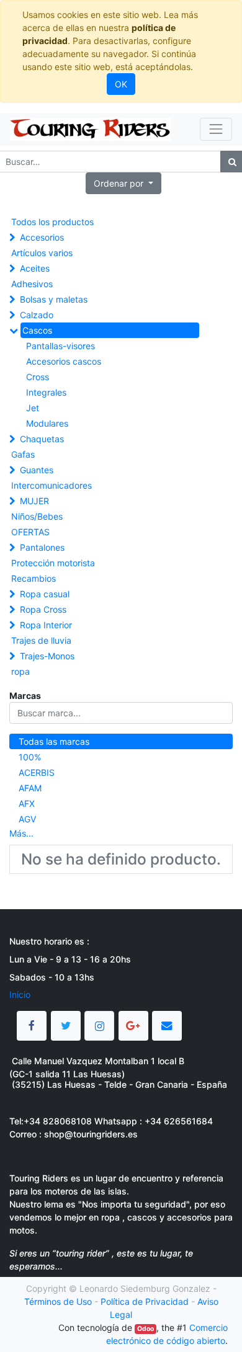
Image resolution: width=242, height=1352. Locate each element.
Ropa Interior (46, 625)
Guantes (36, 470)
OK (121, 84)
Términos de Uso (58, 1301)
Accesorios (42, 237)
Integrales (46, 392)
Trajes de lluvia (41, 640)
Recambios (33, 578)
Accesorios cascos (63, 361)
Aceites (35, 268)
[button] (123, 183)
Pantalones (42, 547)
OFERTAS (30, 532)
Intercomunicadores (51, 485)
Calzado (36, 314)
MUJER (34, 501)
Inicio (19, 994)
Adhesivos (32, 283)
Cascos (37, 330)
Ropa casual (44, 594)
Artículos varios (42, 252)
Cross (37, 376)
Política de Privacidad (145, 1301)
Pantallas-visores (60, 345)
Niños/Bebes (37, 516)
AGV (27, 819)
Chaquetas (42, 439)
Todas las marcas (54, 741)
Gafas (23, 454)
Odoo (145, 1329)
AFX (27, 803)
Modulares (47, 423)
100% (30, 757)
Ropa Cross (43, 609)
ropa (20, 671)
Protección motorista (53, 563)
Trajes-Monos (47, 656)
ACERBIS (37, 772)
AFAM (30, 788)
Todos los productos (52, 221)
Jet (32, 407)
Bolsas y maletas (53, 299)
